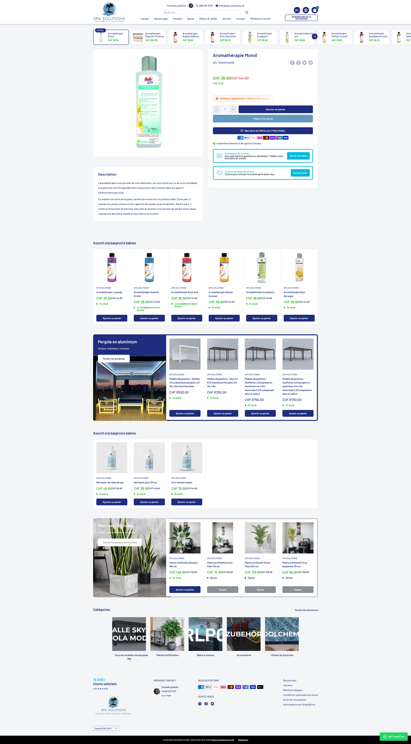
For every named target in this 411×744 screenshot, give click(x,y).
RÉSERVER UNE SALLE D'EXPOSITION (301, 18)
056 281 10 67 (206, 5)
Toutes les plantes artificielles (120, 542)
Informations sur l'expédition (299, 704)
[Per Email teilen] (310, 62)
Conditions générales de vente (300, 694)
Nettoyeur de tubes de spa (110, 482)
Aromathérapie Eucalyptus (260, 292)
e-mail (167, 695)
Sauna (190, 18)
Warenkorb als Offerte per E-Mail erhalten (265, 130)
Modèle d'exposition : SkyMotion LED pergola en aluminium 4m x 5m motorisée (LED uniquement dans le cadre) (259, 386)
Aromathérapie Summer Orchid (146, 294)
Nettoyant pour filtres (145, 482)
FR (296, 10)
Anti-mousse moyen (181, 482)
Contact (240, 18)
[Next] (315, 36)
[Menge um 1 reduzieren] (216, 109)
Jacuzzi (144, 18)
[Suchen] (247, 12)
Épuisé (222, 589)
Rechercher (290, 680)
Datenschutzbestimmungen (222, 740)
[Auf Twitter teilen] (304, 62)
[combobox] (297, 10)
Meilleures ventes (260, 18)
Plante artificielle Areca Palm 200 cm (257, 564)
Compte (306, 10)
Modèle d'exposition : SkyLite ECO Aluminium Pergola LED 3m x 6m (222, 382)
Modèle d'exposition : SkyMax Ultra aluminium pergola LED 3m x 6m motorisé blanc (184, 382)
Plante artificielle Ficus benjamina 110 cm (294, 564)
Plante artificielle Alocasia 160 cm (183, 564)
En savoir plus (300, 172)
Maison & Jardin (208, 18)
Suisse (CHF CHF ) (103, 728)
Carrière (288, 685)
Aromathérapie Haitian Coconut (221, 294)
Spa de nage (161, 18)
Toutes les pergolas (114, 358)
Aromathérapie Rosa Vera (184, 292)
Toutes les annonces (307, 609)
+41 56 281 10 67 (168, 691)
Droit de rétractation (294, 699)
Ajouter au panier (275, 109)
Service (226, 18)
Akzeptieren (243, 740)
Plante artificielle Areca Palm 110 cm (219, 564)
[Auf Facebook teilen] (292, 62)
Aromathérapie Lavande (109, 292)
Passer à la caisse (263, 118)
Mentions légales (292, 690)
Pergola (177, 18)
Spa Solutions (103, 288)
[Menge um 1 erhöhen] (233, 109)
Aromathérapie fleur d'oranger (294, 294)
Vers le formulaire (298, 155)
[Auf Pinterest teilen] (298, 62)
